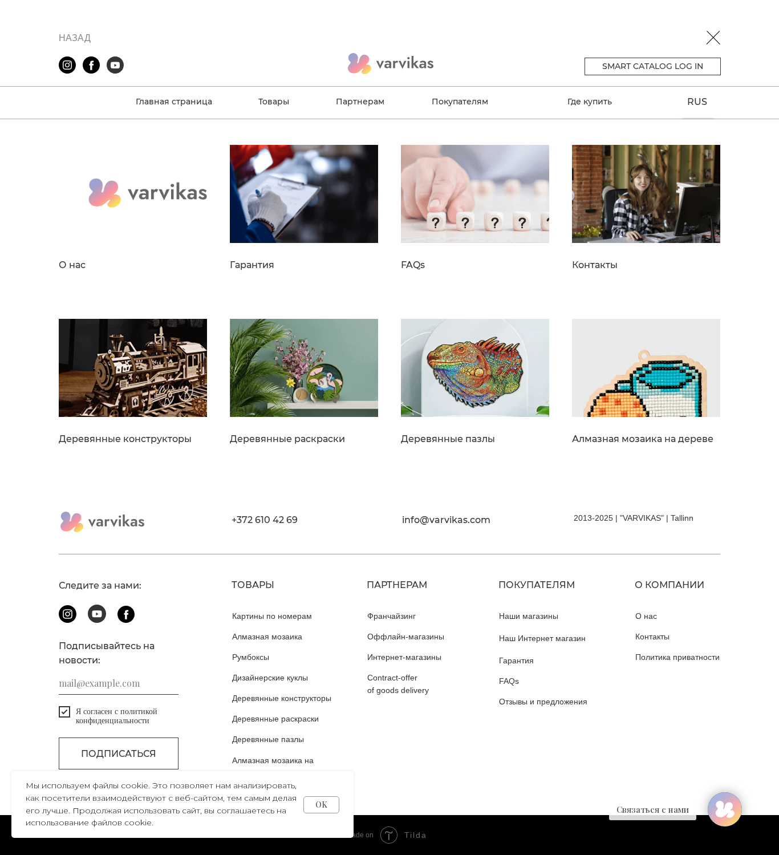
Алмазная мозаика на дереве (642, 439)
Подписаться (118, 753)
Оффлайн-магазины (405, 636)
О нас (72, 265)
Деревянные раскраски (287, 439)
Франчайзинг (391, 616)
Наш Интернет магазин (542, 638)
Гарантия (252, 265)
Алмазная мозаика (267, 636)
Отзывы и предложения (543, 701)
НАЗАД (75, 38)
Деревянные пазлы (448, 439)
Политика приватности (677, 657)
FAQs (413, 265)
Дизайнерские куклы (270, 677)
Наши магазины (528, 616)
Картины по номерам (272, 616)
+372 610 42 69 (265, 519)
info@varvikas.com (446, 519)
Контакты (595, 265)
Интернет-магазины (404, 657)
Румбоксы (250, 657)
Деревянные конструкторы (125, 439)
